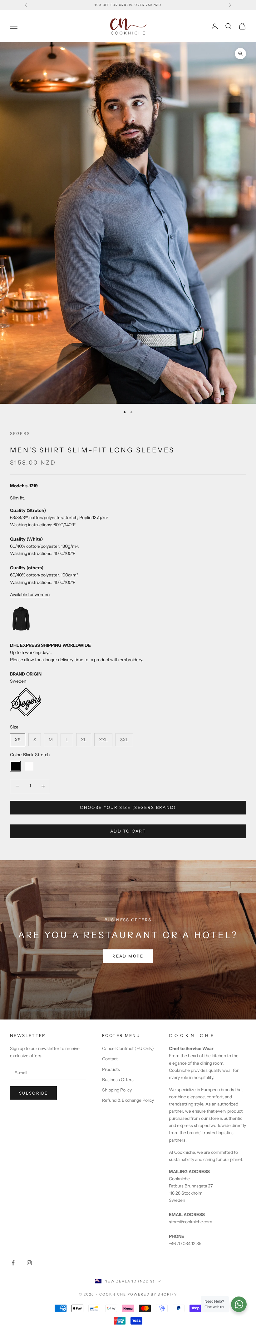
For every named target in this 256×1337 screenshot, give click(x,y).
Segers (20, 433)
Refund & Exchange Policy (128, 1100)
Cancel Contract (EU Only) (128, 1048)
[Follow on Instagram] (29, 1263)
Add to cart (128, 830)
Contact (110, 1059)
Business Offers (118, 1079)
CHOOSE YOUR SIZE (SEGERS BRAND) (128, 807)
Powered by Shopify (152, 1294)
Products (111, 1069)
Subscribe (33, 1093)
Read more (127, 955)
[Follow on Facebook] (13, 1263)
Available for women (29, 594)
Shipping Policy (117, 1090)
